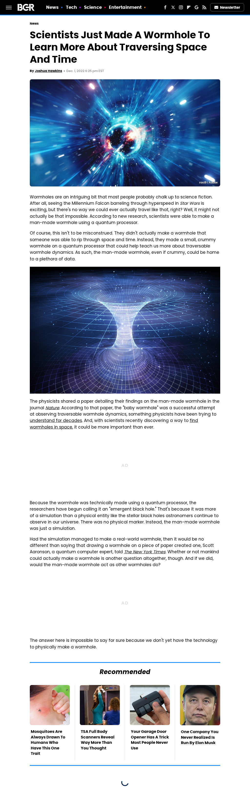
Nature (52, 408)
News (52, 7)
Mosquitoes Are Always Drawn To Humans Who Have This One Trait (48, 742)
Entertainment (125, 7)
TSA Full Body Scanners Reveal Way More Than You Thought (98, 739)
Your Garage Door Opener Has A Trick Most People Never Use (150, 739)
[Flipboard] (189, 7)
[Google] (196, 7)
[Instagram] (181, 7)
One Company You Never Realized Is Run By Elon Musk (200, 737)
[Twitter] (173, 7)
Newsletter (230, 7)
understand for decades (56, 421)
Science (93, 7)
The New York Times (145, 552)
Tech (71, 7)
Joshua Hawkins (48, 71)
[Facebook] (165, 7)
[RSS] (204, 7)
